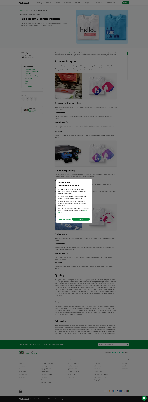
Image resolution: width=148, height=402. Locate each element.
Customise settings (65, 219)
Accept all (81, 219)
